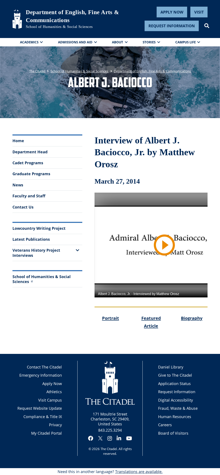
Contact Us (23, 207)
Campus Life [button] (185, 42)
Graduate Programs (31, 173)
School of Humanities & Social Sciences (59, 26)
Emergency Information (40, 375)
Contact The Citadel (44, 367)
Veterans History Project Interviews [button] (36, 253)
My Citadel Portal (46, 433)
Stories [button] (149, 42)
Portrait (110, 318)
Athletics (54, 391)
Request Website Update (39, 408)
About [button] (117, 42)
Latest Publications (31, 239)
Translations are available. (139, 471)
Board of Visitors (173, 433)
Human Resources (174, 416)
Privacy (55, 424)
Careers (165, 424)
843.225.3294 (110, 430)
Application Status (174, 383)
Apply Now (171, 12)
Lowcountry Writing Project (39, 228)
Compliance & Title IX (42, 416)
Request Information (171, 25)
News (17, 184)
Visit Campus (50, 400)
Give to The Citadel (175, 375)
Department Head (29, 151)
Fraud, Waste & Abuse (178, 408)
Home (18, 140)
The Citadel (109, 449)
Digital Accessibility (175, 400)
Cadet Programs (27, 162)
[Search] (206, 26)
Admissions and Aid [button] (75, 42)
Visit (199, 12)
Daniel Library (170, 367)
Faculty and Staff (28, 195)
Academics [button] (29, 42)
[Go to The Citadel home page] (17, 19)
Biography (191, 318)
